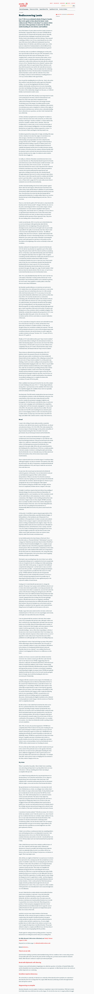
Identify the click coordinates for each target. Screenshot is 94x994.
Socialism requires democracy (28, 974)
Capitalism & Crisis (53, 9)
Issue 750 (59, 14)
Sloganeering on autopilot (27, 985)
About (51, 3)
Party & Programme (23, 9)
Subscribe (62, 3)
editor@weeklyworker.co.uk (42, 943)
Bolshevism (71, 14)
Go (73, 5)
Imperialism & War (44, 9)
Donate (68, 3)
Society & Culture (63, 9)
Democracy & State (34, 9)
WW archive (56, 3)
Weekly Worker (48, 938)
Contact (73, 3)
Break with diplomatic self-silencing (30, 962)
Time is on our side (24, 951)
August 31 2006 (23, 940)
